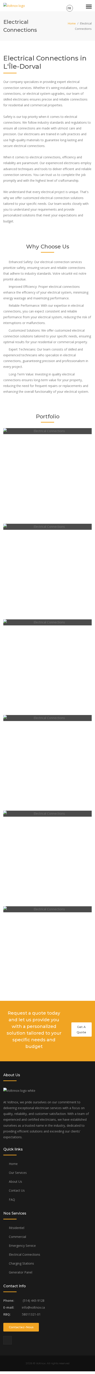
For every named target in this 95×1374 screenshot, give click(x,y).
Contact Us (17, 1190)
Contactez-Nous (21, 1327)
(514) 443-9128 (32, 1300)
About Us (15, 1181)
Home (72, 23)
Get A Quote (81, 1029)
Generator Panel (20, 1272)
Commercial (17, 1237)
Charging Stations (21, 1263)
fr (69, 8)
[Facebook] (7, 1340)
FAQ (12, 1199)
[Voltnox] (14, 5)
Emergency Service (22, 1245)
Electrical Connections (24, 1254)
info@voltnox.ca (33, 1307)
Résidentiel (16, 1228)
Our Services (18, 1173)
